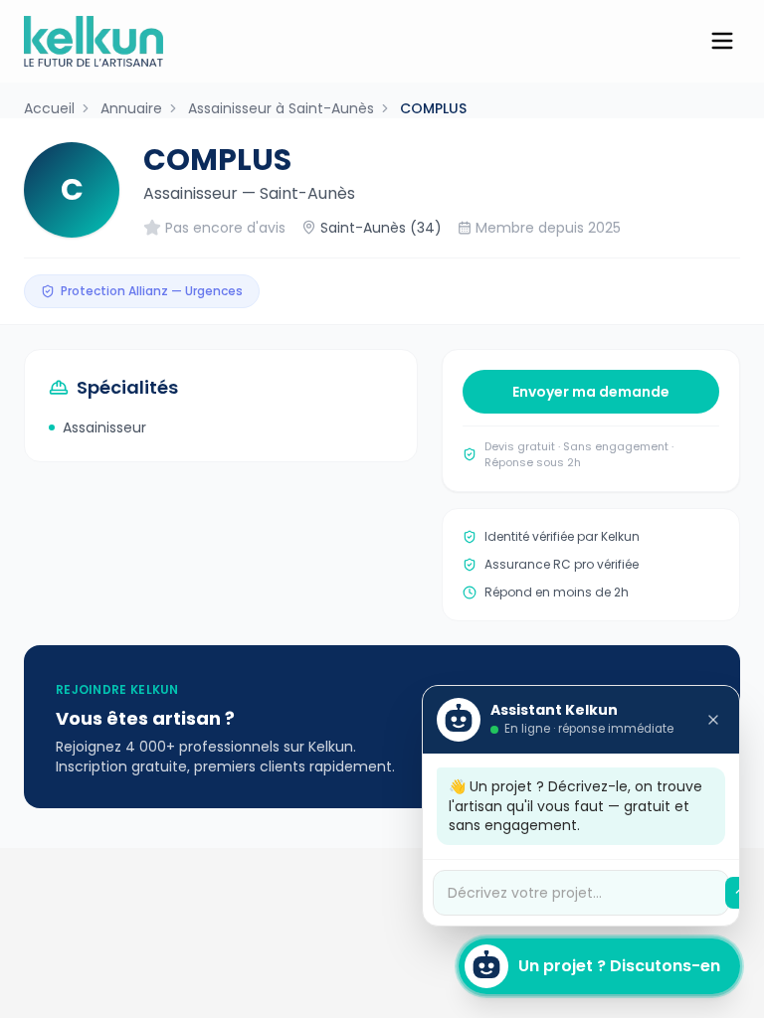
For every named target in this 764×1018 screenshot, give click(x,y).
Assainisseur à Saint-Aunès (281, 108)
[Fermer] (713, 720)
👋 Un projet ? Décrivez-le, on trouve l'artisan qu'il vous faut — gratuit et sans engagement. (575, 805)
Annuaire (131, 108)
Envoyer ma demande (590, 392)
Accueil (49, 108)
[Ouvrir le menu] (722, 41)
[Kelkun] (93, 41)
